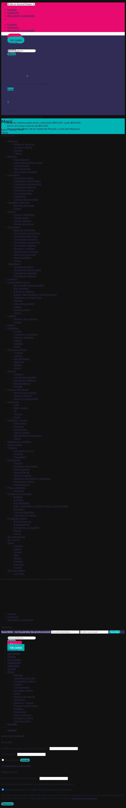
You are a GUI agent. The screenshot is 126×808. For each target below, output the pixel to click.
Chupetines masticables (27, 269)
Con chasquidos (23, 193)
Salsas (17, 306)
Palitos (18, 558)
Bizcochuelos (21, 288)
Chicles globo (21, 217)
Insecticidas (20, 429)
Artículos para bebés (26, 466)
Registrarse (7, 804)
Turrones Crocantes (25, 515)
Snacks (18, 567)
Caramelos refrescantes (27, 184)
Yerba (17, 417)
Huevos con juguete (25, 392)
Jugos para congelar (25, 171)
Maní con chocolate (25, 254)
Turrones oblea (22, 113)
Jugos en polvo (22, 168)
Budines (18, 496)
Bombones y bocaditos (27, 233)
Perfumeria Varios (24, 481)
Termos (18, 414)
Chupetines (14, 55)
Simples (18, 150)
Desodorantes (22, 469)
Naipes (18, 530)
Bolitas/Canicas (23, 521)
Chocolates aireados (25, 239)
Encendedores (22, 524)
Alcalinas (19, 490)
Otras (10, 64)
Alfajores (12, 141)
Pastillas (19, 101)
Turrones (19, 573)
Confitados (20, 196)
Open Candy (14, 444)
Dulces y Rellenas (24, 337)
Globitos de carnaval (26, 319)
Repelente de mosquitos (27, 435)
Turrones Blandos (24, 512)
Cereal (17, 208)
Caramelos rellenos (25, 187)
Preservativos (22, 484)
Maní (16, 555)
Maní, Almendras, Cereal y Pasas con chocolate (41, 506)
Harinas (18, 300)
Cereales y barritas (25, 70)
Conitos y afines (23, 147)
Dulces (17, 549)
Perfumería (20, 104)
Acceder (25, 760)
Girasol (18, 552)
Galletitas (13, 58)
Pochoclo (19, 564)
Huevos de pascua (24, 89)
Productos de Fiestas (26, 98)
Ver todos (16, 647)
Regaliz (18, 386)
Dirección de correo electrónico (20, 778)
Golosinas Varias (23, 82)
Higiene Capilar (22, 475)
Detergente (20, 423)
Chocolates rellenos (25, 245)
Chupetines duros (24, 266)
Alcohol (18, 463)
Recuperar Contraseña (21, 15)
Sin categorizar (16, 536)
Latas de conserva (24, 303)
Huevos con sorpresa (26, 251)
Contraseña (9, 754)
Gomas (11, 61)
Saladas (18, 343)
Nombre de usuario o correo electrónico (25, 748)
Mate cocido (21, 407)
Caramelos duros (23, 177)
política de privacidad (84, 798)
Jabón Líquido (22, 432)
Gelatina (18, 374)
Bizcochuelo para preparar (29, 285)
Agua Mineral (21, 159)
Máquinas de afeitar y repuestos (32, 478)
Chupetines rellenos (25, 276)
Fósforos (19, 426)
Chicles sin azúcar (24, 223)
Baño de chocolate (24, 230)
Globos (18, 322)
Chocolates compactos (27, 242)
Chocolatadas (22, 165)
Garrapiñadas (22, 79)
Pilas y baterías (23, 107)
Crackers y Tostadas (25, 334)
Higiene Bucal (21, 472)
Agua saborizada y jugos (28, 162)
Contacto (13, 12)
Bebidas (18, 67)
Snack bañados (22, 257)
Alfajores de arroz (24, 144)
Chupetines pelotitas (25, 272)
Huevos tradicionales (26, 398)
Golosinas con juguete (26, 527)
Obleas (18, 340)
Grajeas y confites (24, 248)
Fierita (11, 325)
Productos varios (23, 110)
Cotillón (18, 76)
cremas (18, 355)
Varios (17, 260)
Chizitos (18, 545)
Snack (17, 86)
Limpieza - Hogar (17, 420)
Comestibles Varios (25, 73)
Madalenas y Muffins (19, 441)
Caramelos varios (24, 190)
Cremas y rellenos (24, 291)
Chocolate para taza (25, 236)
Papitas (18, 561)
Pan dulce (19, 509)
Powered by (6, 627)
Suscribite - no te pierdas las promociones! (25, 631)
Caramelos (13, 174)
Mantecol (19, 361)
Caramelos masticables (27, 180)
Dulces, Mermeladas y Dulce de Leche (35, 294)
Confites (18, 352)
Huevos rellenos (23, 395)
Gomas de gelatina (24, 380)
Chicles (11, 49)
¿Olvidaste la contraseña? (16, 765)
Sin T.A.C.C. (13, 539)
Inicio (4, 129)
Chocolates (14, 52)
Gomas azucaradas (25, 377)
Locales (12, 9)
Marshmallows (22, 383)
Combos (12, 279)
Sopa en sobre (22, 309)
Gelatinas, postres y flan (28, 297)
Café (16, 404)
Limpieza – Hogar (24, 95)
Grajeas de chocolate (26, 199)
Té (15, 411)
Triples (17, 153)
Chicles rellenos (22, 220)
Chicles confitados (24, 214)
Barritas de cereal (24, 205)
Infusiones (19, 92)
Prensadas (20, 457)
